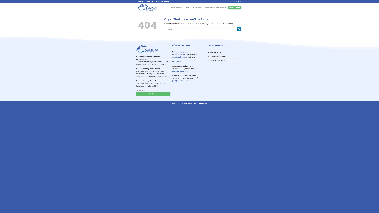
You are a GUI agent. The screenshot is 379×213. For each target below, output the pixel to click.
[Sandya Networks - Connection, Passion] (147, 7)
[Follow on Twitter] (238, 1)
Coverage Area (221, 7)
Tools (212, 7)
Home (173, 7)
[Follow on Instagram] (236, 1)
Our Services (197, 7)
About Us (179, 7)
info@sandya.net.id (179, 54)
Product (187, 7)
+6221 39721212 (177, 61)
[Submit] (239, 29)
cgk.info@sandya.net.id (181, 71)
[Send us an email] (240, 1)
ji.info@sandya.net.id (180, 81)
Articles (206, 7)
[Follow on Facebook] (234, 1)
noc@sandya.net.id (179, 57)
